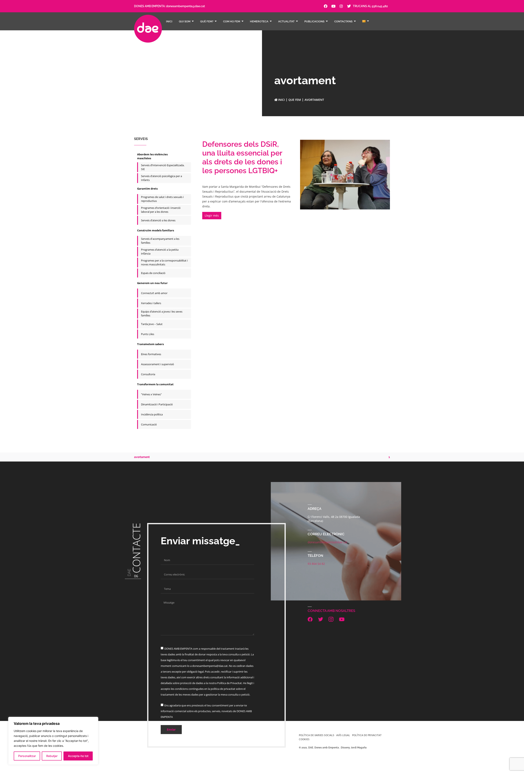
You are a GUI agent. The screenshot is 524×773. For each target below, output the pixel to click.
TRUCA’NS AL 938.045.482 (370, 6)
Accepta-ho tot (78, 756)
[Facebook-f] (326, 6)
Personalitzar (27, 756)
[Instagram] (341, 6)
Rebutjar (52, 756)
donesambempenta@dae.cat (185, 6)
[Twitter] (349, 6)
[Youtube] (333, 6)
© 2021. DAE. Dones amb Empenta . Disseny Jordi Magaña (333, 747)
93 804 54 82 (316, 564)
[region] (53, 741)
